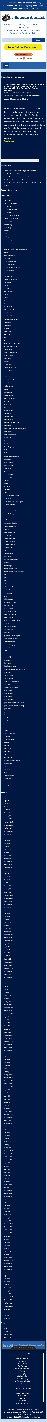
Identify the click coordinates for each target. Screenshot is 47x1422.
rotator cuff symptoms (10, 648)
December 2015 (8, 1187)
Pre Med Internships (22, 1386)
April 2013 (7, 1285)
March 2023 (7, 922)
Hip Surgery (7, 459)
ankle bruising (8, 225)
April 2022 (7, 956)
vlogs (5, 773)
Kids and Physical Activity (11, 495)
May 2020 (7, 1026)
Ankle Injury (7, 228)
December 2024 (8, 858)
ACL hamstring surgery (11, 209)
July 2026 (6, 801)
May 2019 (7, 1062)
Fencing (6, 374)
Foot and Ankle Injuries (11, 380)
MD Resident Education (22, 1381)
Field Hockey (8, 377)
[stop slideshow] (34, 1347)
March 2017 (7, 1142)
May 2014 (7, 1245)
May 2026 (7, 807)
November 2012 (8, 1300)
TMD (5, 754)
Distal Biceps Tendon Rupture (12, 343)
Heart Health (7, 438)
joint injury (7, 486)
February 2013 (8, 1291)
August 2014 (7, 1236)
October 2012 (8, 1303)
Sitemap (22, 1398)
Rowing (6, 654)
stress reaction (8, 727)
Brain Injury (7, 285)
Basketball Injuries (9, 264)
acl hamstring (7, 206)
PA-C (5, 596)
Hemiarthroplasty (9, 447)
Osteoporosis (7, 584)
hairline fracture (8, 416)
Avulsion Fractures (9, 255)
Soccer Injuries (8, 690)
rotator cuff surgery (9, 645)
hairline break (8, 413)
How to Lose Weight (22, 1379)
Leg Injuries (7, 520)
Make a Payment (21, 54)
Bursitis (6, 298)
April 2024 (7, 883)
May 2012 (7, 1315)
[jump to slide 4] (23, 1347)
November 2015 (8, 1190)
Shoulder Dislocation (10, 666)
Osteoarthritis (8, 575)
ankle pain (7, 231)
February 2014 (8, 1254)
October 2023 (8, 901)
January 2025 (8, 855)
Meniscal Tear (8, 547)
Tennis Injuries (8, 751)
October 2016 (8, 1157)
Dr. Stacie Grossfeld (22, 1354)
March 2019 (7, 1068)
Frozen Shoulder (8, 395)
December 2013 (8, 1260)
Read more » (10, 141)
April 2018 (7, 1102)
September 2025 (8, 831)
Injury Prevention (9, 474)
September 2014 (8, 1233)
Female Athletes (8, 371)
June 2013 (7, 1279)
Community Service (22, 1391)
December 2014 (8, 1224)
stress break (7, 718)
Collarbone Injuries (9, 310)
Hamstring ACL (8, 419)
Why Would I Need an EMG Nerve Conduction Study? (20, 174)
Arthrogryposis (8, 246)
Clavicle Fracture (9, 307)
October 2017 (8, 1120)
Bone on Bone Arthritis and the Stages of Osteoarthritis (20, 171)
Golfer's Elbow (8, 404)
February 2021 (8, 998)
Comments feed (8, 1334)
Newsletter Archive (22, 1403)
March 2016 (7, 1178)
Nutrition (6, 562)
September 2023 (8, 904)
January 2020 (8, 1038)
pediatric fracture (8, 617)
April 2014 (7, 1248)
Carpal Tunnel (8, 301)
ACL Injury (22, 1374)
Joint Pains (7, 489)
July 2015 (6, 1202)
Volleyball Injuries (9, 776)
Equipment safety (9, 355)
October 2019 (8, 1047)
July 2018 (6, 1093)
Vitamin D (7, 769)
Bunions (6, 295)
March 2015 (7, 1215)
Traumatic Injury (8, 757)
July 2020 (6, 1020)
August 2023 (7, 907)
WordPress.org (8, 1337)
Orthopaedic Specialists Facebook (14, 572)
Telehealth (6, 742)
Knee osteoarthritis (9, 505)
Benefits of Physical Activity (12, 267)
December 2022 (8, 931)
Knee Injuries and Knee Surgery (13, 502)
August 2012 (7, 1309)
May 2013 (7, 1282)
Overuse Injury (8, 593)
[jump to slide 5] (26, 1347)
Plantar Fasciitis (8, 629)
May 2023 (7, 916)
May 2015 (7, 1208)
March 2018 (7, 1105)
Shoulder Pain (8, 672)
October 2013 (8, 1266)
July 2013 (6, 1275)
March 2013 (7, 1288)
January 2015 (8, 1221)
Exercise (6, 362)
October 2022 (8, 938)
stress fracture (8, 721)
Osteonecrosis (8, 581)
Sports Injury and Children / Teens (14, 702)
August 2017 (7, 1126)
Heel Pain (6, 444)
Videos (22, 1371)
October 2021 (8, 974)
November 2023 (8, 898)
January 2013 (8, 1294)
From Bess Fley (8, 392)
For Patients (22, 1366)
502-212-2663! (32, 8)
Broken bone (7, 288)
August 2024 (7, 871)
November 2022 (8, 934)
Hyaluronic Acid (8, 465)
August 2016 (7, 1163)
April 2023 (7, 919)
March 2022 (7, 959)
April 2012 (7, 1318)
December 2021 (8, 968)
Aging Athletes (8, 221)
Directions (22, 1361)
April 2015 (7, 1212)
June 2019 (7, 1059)
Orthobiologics (8, 565)
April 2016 (7, 1175)
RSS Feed (22, 1401)
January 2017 (8, 1148)
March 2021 (7, 995)
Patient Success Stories (22, 1388)
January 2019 (8, 1075)
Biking (6, 273)
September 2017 (8, 1123)
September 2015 (8, 1196)
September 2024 (8, 868)
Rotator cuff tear (8, 651)
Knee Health (7, 499)
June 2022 (7, 950)
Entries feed (7, 1331)
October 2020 (8, 1011)
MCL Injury (7, 535)
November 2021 (8, 971)
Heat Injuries (7, 441)
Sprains (6, 712)
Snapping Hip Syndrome (11, 687)
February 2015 (8, 1218)
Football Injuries (8, 386)
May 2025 (7, 843)
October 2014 (8, 1230)
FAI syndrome (8, 365)
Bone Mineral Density (10, 279)
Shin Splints (7, 663)
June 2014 (7, 1242)
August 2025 (7, 834)
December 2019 (8, 1041)
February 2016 (8, 1181)
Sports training (8, 709)
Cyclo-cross (7, 331)
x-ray (5, 788)
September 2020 (8, 1014)
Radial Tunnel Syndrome (11, 639)
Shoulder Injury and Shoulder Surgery (15, 669)
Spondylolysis (8, 696)
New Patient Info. (22, 1359)
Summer (6, 730)
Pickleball (6, 623)
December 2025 (8, 822)
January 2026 (8, 819)
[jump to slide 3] (21, 1347)
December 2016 (8, 1151)
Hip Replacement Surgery (11, 456)
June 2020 (7, 1023)
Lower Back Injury (9, 532)
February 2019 (8, 1071)
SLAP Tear (7, 684)
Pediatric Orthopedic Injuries (12, 620)
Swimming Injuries (9, 739)
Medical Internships (9, 541)
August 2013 (7, 1272)
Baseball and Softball (10, 261)
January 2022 (8, 965)
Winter (6, 782)
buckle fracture (8, 291)
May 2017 (7, 1135)
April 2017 (7, 1138)
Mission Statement (22, 1393)
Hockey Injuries (8, 462)
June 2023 (7, 913)
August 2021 (7, 980)
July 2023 (6, 910)
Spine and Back (8, 693)
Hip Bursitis (7, 450)
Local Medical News (10, 526)
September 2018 (8, 1087)
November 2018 (8, 1081)
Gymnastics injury (9, 410)
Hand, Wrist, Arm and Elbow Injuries (15, 428)
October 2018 (8, 1084)
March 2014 (7, 1251)
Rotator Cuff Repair (9, 642)
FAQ (22, 1383)
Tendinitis (6, 745)
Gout (5, 407)
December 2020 (8, 1005)
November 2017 (8, 1117)
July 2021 (6, 983)
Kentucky (6, 492)
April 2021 (7, 992)
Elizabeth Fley (8, 349)
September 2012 (8, 1306)
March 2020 (7, 1032)
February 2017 (8, 1145)
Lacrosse (6, 517)
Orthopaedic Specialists (10, 569)
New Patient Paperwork (23, 47)
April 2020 (7, 1029)
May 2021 (7, 989)
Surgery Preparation (9, 733)
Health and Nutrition (10, 435)
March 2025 (7, 849)
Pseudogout (7, 632)
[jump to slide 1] (17, 1347)
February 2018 (8, 1108)
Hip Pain (6, 453)
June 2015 (7, 1205)
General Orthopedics (10, 398)
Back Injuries (7, 258)
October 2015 (8, 1193)
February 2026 (8, 816)
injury (5, 471)
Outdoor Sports (8, 590)
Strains (6, 715)
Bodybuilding (8, 276)
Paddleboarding (8, 599)
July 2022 (6, 947)
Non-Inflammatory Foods (11, 559)
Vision (6, 766)
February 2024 (8, 889)
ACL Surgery (8, 212)
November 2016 (8, 1154)
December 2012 (8, 1297)
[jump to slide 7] (30, 1347)
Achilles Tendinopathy (10, 203)
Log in (5, 1328)
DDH (5, 337)
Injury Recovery (8, 477)
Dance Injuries (8, 334)
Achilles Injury (8, 200)
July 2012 (6, 1312)
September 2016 (8, 1160)
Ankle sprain (7, 234)
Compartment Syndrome (11, 319)
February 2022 (8, 962)
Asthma (6, 252)
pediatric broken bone (10, 614)
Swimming (7, 736)
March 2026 (7, 813)
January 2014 (8, 1257)
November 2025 (8, 825)
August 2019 (7, 1053)
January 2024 (8, 892)
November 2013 (8, 1263)
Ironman (6, 480)
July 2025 (6, 837)
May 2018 (7, 1099)
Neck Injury (7, 556)
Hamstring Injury (9, 425)
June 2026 (7, 804)
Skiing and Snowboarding (11, 681)
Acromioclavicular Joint (11, 218)
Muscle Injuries (8, 553)
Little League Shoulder (10, 523)
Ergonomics (7, 358)
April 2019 (7, 1065)
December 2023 (8, 895)
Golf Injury (7, 401)
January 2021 (8, 1001)
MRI (5, 550)
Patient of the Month (10, 611)
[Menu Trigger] (6, 65)
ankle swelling (8, 240)
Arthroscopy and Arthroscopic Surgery (15, 249)
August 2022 (7, 944)
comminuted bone (9, 313)
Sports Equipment (9, 699)
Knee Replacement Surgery (12, 511)
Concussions (7, 322)
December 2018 (8, 1078)
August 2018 (7, 1090)
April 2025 (7, 846)
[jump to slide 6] (28, 1347)
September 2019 (8, 1050)
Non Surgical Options (22, 1369)
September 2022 (8, 941)
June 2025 (7, 840)
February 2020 (8, 1035)
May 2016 (7, 1172)
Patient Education (9, 608)
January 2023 (8, 928)
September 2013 (8, 1269)
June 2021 (7, 986)
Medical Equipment (9, 538)
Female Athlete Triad (10, 368)
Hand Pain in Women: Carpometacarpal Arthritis (18, 180)
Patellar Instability (9, 605)
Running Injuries (9, 657)
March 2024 (7, 886)
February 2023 (8, 925)
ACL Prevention (22, 1376)
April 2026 (7, 810)
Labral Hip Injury (9, 514)
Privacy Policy (22, 1396)
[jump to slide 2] (19, 1347)
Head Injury (7, 432)
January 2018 (8, 1111)
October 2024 (8, 864)
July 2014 (6, 1239)
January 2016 (8, 1184)
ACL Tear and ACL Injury (11, 215)
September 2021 (8, 977)
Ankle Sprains (8, 237)
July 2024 (6, 874)
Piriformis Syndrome (10, 626)
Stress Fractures (8, 724)
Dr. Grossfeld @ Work (10, 346)
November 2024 (8, 861)
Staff (22, 1356)
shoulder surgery (9, 678)
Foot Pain (6, 383)
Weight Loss (7, 779)
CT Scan (6, 328)
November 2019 (8, 1044)
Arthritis (6, 243)
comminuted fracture (10, 316)
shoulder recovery (9, 675)
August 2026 (7, 797)
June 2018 (7, 1096)
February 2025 (8, 852)
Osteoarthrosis (8, 578)
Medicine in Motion (19, 99)
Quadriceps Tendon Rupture (12, 636)
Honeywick (35, 1409)
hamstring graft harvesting (11, 422)
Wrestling (6, 785)
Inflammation (7, 468)
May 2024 (7, 880)
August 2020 (7, 1017)
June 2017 (7, 1132)
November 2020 (8, 1008)
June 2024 (7, 877)
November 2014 (8, 1227)
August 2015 (7, 1199)
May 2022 (7, 953)
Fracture (6, 389)
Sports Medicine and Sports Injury (14, 706)
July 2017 (6, 1129)
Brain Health (7, 282)
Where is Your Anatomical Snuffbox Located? (17, 177)
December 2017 (8, 1114)
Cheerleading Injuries (10, 304)
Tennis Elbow (8, 748)
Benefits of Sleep (9, 270)
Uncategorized (8, 763)
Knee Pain (7, 508)
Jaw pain (6, 483)
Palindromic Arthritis (10, 602)
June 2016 (7, 1169)
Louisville (6, 529)
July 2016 (6, 1166)
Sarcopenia (7, 660)
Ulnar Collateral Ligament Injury (13, 760)
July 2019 (6, 1056)
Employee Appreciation (10, 352)
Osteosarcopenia (8, 587)
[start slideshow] (12, 1347)
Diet (5, 340)
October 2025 (8, 828)
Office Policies (22, 1364)
